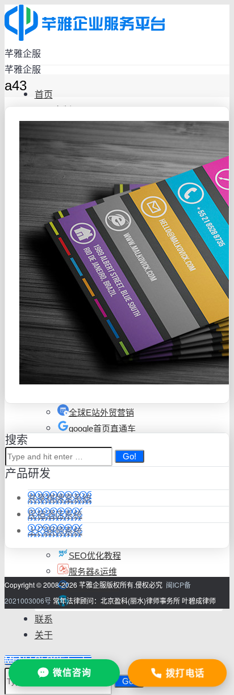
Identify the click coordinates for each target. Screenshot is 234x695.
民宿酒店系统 (55, 514)
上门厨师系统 (55, 530)
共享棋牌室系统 (59, 497)
